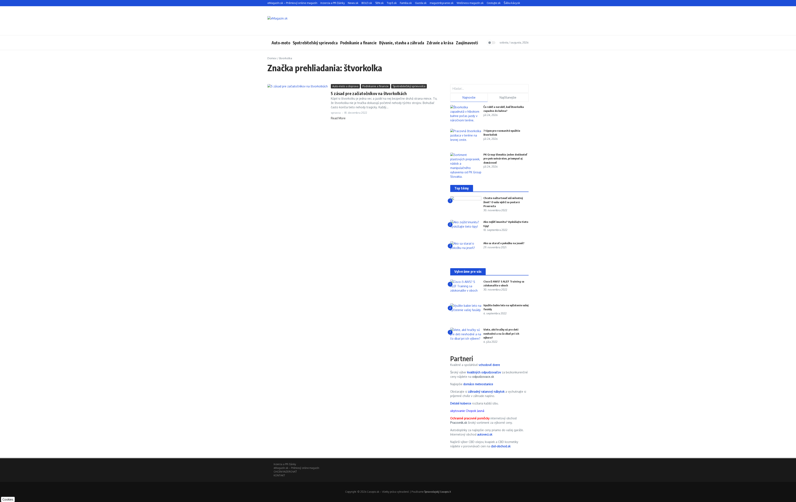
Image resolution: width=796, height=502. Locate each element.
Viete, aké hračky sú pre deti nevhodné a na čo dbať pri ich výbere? (501, 333)
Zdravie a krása (440, 42)
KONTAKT (279, 475)
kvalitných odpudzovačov (484, 372)
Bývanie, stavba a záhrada (401, 42)
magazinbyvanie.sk (442, 3)
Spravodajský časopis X (437, 491)
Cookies (7, 499)
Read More (338, 118)
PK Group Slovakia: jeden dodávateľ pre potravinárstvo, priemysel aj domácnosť (505, 158)
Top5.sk (392, 3)
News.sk (353, 3)
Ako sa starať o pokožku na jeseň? (503, 243)
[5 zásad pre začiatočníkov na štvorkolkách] (297, 104)
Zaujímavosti (467, 42)
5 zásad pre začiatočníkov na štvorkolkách (369, 93)
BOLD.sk (367, 3)
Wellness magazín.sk (470, 3)
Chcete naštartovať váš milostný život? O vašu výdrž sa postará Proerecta (503, 202)
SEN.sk (379, 3)
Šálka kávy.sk (512, 3)
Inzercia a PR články (332, 3)
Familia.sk (406, 3)
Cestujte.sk (494, 3)
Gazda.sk (421, 3)
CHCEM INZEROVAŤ (285, 471)
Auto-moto (281, 42)
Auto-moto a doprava (345, 86)
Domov (272, 58)
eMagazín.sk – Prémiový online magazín (292, 3)
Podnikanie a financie (358, 42)
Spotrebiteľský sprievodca (315, 42)
